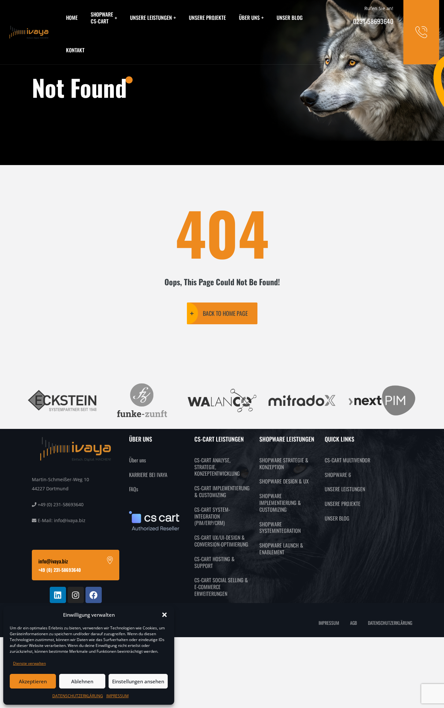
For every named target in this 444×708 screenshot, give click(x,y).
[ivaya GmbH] (29, 32)
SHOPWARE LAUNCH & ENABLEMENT (281, 548)
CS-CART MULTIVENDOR (347, 460)
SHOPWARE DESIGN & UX (284, 481)
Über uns (249, 17)
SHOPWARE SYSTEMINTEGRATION (280, 527)
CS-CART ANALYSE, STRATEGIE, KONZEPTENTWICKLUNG (217, 467)
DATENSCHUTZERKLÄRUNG (77, 696)
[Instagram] (76, 595)
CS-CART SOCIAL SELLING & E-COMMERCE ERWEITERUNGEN (221, 587)
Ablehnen (82, 681)
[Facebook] (93, 595)
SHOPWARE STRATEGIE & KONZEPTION (283, 463)
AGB (353, 622)
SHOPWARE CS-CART (102, 17)
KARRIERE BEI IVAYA (148, 475)
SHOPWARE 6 (338, 475)
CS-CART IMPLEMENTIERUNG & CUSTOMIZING (222, 491)
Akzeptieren (33, 681)
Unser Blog (290, 17)
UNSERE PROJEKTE (342, 504)
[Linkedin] (58, 595)
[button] (164, 614)
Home (72, 17)
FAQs (133, 489)
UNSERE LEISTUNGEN (151, 17)
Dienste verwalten (29, 663)
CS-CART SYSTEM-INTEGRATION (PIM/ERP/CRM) (212, 516)
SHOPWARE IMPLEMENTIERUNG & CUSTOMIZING (280, 502)
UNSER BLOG (337, 518)
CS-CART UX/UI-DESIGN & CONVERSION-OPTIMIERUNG (221, 541)
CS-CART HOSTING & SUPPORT (214, 562)
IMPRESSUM (117, 696)
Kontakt (75, 50)
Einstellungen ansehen (138, 681)
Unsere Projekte (207, 17)
